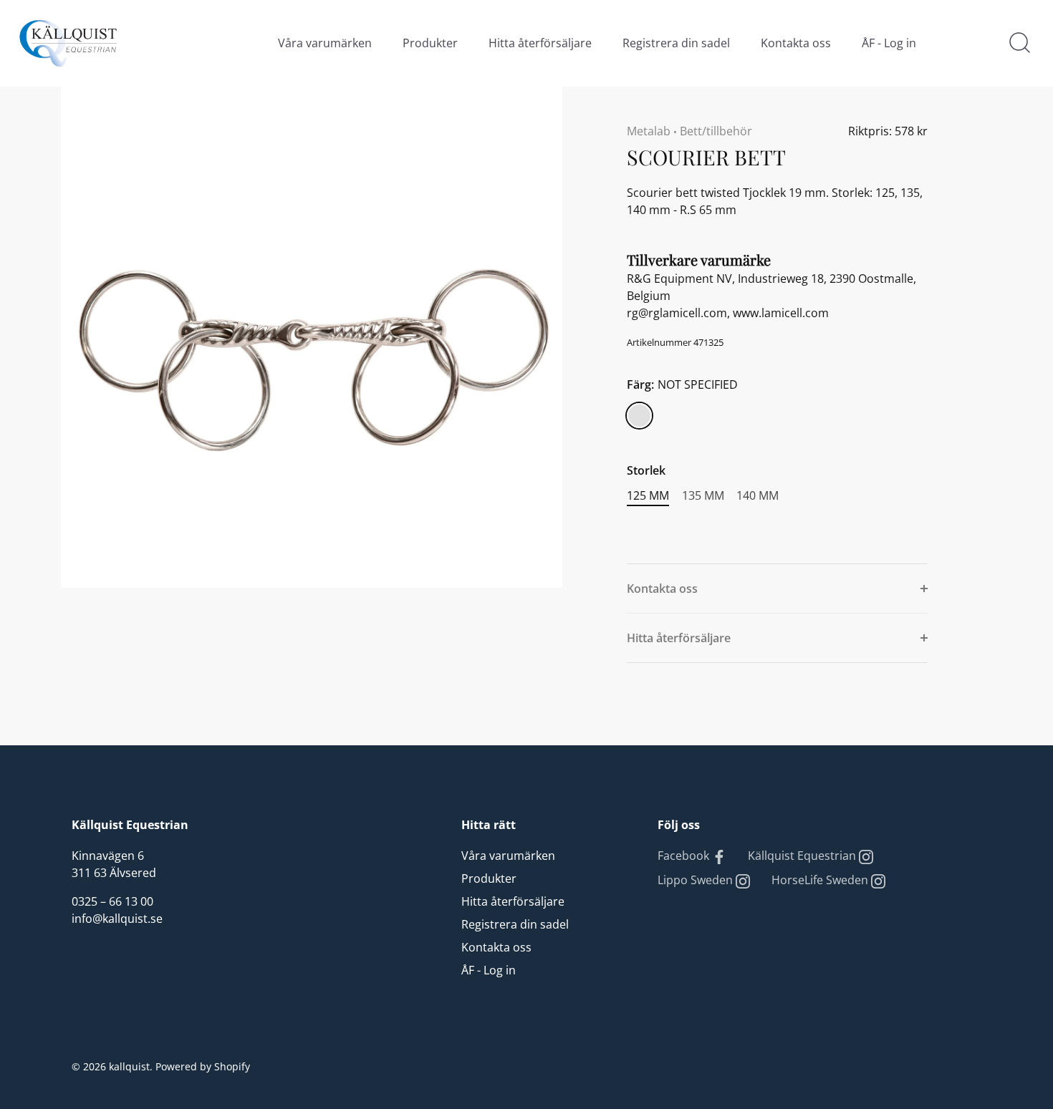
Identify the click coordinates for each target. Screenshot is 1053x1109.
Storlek (646, 471)
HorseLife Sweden (821, 880)
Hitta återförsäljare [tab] (679, 638)
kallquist (129, 1066)
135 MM (703, 496)
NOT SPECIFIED (639, 415)
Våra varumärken (325, 43)
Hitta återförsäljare (540, 43)
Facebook (685, 855)
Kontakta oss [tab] (662, 588)
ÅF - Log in (889, 43)
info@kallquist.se (117, 918)
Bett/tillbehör (716, 131)
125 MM (648, 496)
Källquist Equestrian (803, 855)
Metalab (648, 131)
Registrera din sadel (676, 43)
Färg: (682, 385)
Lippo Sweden (697, 880)
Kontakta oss (796, 43)
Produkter (430, 43)
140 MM (757, 496)
